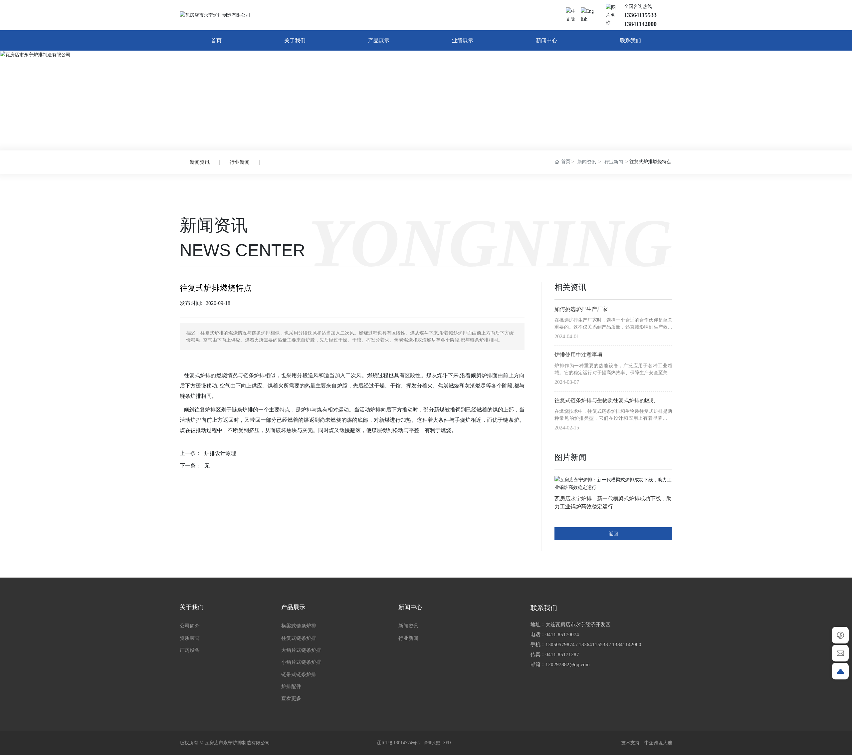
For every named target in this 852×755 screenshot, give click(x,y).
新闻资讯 (200, 162)
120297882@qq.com (567, 664)
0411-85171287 (562, 654)
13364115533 (593, 644)
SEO (447, 742)
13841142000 (626, 644)
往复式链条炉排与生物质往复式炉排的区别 (605, 400)
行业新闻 (240, 162)
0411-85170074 (562, 634)
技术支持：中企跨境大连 (646, 742)
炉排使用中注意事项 (578, 355)
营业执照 (432, 742)
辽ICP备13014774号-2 (399, 742)
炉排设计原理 (220, 453)
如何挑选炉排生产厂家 (581, 309)
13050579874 (560, 644)
